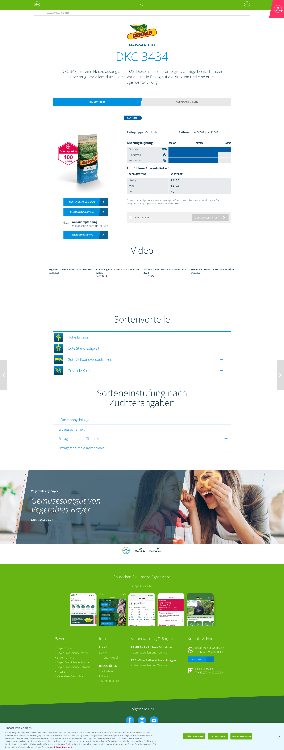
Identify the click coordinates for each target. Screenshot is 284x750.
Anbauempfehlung (187, 101)
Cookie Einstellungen (194, 736)
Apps (104, 653)
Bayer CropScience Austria (73, 662)
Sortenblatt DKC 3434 (82, 201)
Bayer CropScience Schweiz (73, 667)
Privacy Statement (63, 747)
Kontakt (196, 659)
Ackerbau (107, 671)
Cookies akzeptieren (241, 736)
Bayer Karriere (65, 657)
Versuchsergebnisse (82, 212)
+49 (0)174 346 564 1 (210, 651)
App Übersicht (143, 586)
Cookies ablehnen (218, 736)
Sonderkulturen (110, 680)
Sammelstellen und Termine (150, 652)
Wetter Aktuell (109, 657)
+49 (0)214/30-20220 (210, 672)
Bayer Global (64, 648)
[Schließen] (279, 736)
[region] (142, 736)
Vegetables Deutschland (71, 676)
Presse (61, 671)
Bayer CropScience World (72, 653)
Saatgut (105, 676)
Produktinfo (97, 101)
